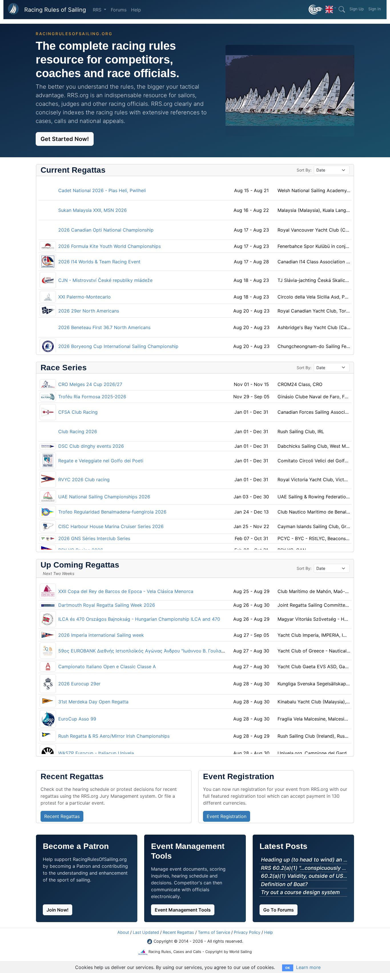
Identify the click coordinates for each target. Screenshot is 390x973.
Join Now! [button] (58, 910)
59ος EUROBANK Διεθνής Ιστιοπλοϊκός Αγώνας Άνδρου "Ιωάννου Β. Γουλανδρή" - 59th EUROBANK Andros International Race (194, 651)
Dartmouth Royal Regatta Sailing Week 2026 (106, 605)
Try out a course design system (300, 892)
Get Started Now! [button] (65, 139)
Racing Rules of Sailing (55, 9)
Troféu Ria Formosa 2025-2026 (92, 396)
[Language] (330, 8)
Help (136, 10)
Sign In (374, 9)
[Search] (341, 9)
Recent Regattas (178, 932)
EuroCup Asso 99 (77, 719)
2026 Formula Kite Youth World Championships (109, 246)
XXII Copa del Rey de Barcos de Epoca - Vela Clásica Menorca (125, 591)
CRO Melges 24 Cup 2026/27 (90, 384)
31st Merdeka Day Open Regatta (93, 702)
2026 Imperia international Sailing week (101, 635)
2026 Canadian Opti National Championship (106, 230)
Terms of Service (214, 932)
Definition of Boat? (284, 884)
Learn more (308, 967)
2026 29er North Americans (88, 311)
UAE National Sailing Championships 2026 (104, 497)
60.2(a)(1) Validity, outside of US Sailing (311, 876)
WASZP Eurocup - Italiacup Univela (96, 753)
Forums (118, 10)
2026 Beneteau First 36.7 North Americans (104, 327)
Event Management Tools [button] (183, 910)
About (123, 932)
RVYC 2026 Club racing (84, 479)
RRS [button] (98, 10)
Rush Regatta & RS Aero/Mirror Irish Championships (114, 736)
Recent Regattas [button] (62, 816)
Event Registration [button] (226, 816)
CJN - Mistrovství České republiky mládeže (105, 280)
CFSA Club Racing (78, 412)
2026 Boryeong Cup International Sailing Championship (118, 346)
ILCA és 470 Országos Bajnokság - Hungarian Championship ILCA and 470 (139, 619)
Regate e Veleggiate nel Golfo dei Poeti (100, 460)
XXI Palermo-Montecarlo (84, 297)
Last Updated (146, 932)
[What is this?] (316, 9)
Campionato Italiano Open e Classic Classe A (107, 666)
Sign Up (356, 9)
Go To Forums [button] (278, 910)
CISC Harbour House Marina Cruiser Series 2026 (111, 526)
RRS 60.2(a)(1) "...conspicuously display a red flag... (325, 868)
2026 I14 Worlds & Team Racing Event (99, 261)
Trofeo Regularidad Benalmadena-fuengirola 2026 (112, 512)
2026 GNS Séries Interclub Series (94, 538)
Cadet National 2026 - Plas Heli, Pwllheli (102, 190)
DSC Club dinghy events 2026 (91, 446)
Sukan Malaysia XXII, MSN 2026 (92, 210)
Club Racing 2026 (77, 431)
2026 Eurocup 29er (79, 684)
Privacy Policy (247, 932)
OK (287, 968)
